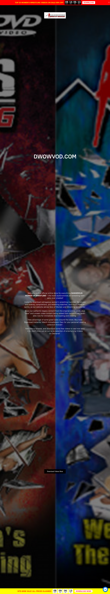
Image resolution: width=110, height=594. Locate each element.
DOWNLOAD (89, 3)
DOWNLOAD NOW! (83, 591)
